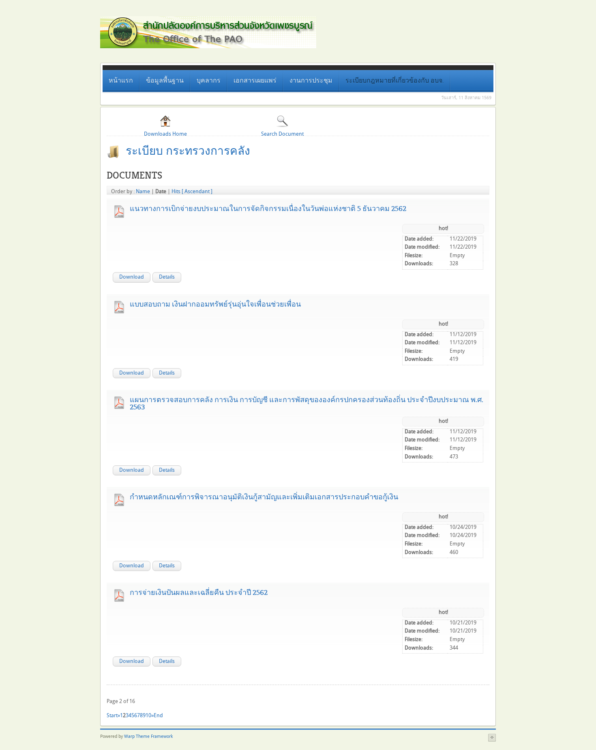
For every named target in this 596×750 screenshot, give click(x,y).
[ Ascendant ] (197, 191)
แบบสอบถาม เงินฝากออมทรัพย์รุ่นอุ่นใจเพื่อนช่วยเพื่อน (215, 304)
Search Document (282, 134)
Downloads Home (165, 134)
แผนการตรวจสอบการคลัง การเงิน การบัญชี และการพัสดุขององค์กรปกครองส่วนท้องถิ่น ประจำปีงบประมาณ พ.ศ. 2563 (306, 403)
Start (112, 715)
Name (143, 191)
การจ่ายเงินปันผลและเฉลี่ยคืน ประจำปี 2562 (199, 592)
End (158, 715)
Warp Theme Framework (148, 736)
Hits (176, 191)
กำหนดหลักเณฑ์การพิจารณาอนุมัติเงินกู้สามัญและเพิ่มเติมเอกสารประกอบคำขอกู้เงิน (264, 496)
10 (148, 715)
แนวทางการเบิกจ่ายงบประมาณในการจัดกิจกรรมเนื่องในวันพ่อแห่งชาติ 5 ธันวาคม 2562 (268, 208)
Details (167, 277)
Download (131, 277)
